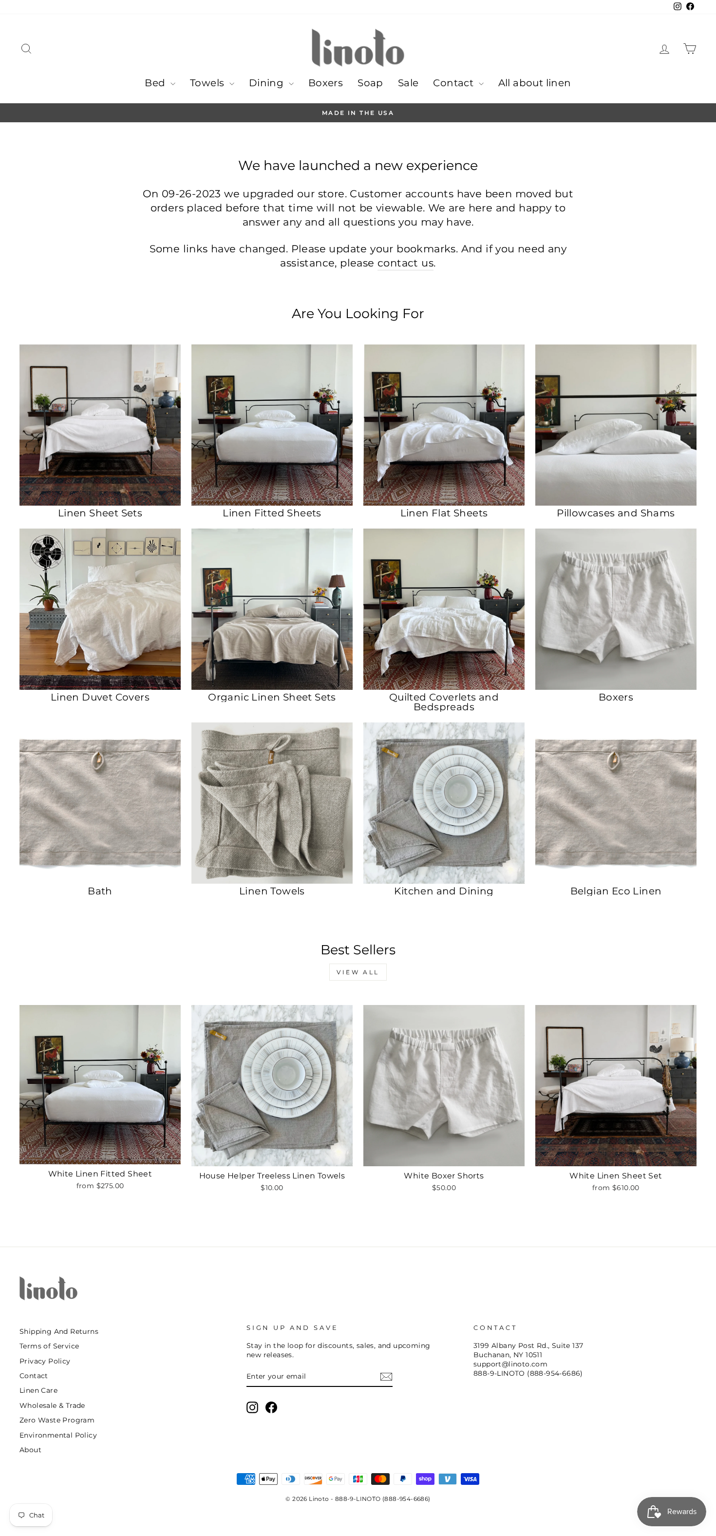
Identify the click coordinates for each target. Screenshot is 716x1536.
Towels (208, 83)
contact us (405, 263)
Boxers (325, 83)
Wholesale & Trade (52, 1405)
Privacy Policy (45, 1361)
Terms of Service (49, 1346)
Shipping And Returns (58, 1331)
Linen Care (38, 1390)
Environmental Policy (58, 1435)
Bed (156, 83)
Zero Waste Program (56, 1420)
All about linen (534, 83)
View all (358, 972)
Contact (454, 83)
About (30, 1450)
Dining (267, 83)
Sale (408, 83)
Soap (370, 83)
